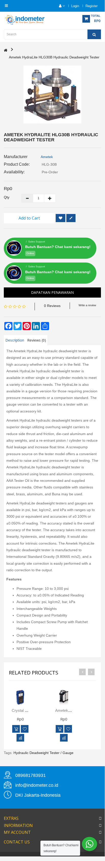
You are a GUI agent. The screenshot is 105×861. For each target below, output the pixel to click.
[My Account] (59, 6)
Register (91, 6)
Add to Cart (29, 218)
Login (75, 6)
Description (14, 340)
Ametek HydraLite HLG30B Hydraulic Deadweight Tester (54, 57)
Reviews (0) (36, 340)
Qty (6, 197)
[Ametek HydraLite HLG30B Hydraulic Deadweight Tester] (52, 95)
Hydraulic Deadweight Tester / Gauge (43, 753)
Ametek (47, 157)
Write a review (87, 305)
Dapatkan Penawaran (52, 292)
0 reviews (52, 306)
